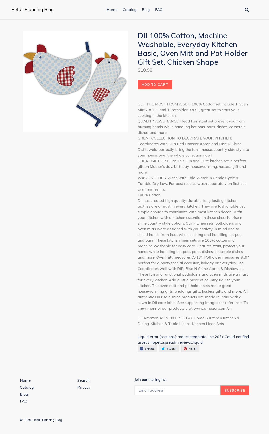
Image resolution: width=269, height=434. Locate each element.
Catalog (130, 9)
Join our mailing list (150, 379)
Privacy (84, 387)
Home (112, 9)
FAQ (158, 9)
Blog (146, 9)
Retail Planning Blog (47, 420)
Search (83, 380)
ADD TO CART (155, 84)
